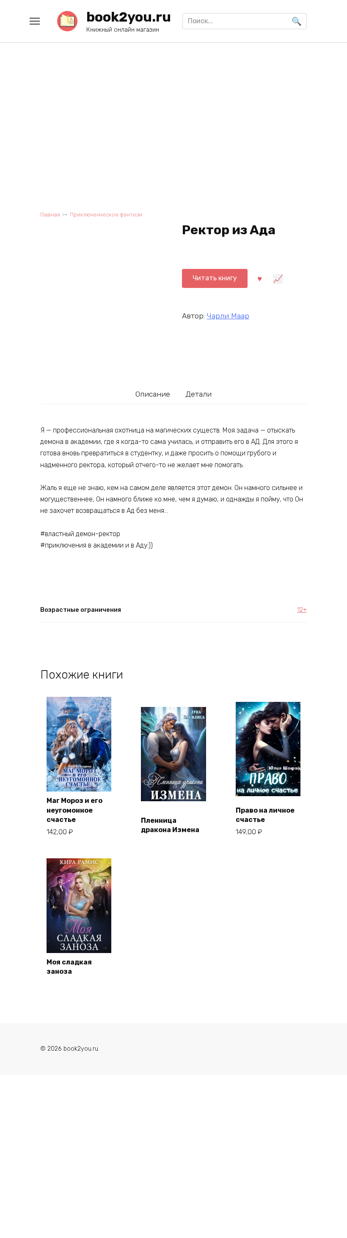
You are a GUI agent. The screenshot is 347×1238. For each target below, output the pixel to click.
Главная (50, 214)
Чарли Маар (228, 316)
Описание (152, 394)
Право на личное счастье (265, 815)
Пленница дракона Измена (170, 825)
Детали (198, 394)
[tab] (153, 394)
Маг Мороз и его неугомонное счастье (74, 810)
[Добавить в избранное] (260, 278)
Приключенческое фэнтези (106, 214)
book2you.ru (128, 17)
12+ (302, 610)
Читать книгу (215, 278)
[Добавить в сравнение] (278, 278)
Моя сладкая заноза (69, 966)
